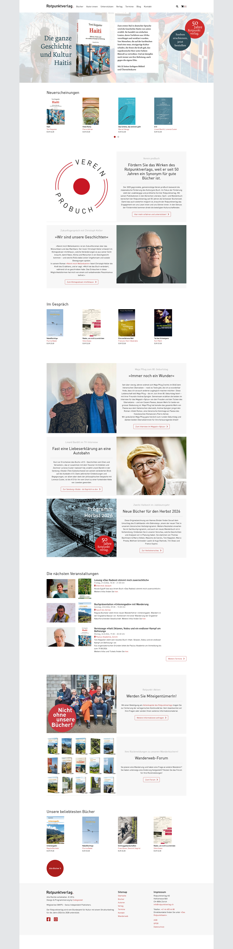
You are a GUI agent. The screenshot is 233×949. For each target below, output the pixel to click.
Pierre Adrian (88, 129)
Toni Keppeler (52, 129)
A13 (155, 127)
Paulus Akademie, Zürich (107, 637)
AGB (155, 920)
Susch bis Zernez (103, 610)
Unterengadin (52, 846)
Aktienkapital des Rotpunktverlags (157, 705)
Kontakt (148, 6)
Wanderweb (123, 916)
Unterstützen (107, 6)
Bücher (79, 6)
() (185, 6)
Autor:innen (92, 6)
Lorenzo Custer (171, 129)
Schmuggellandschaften (127, 846)
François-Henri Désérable (128, 341)
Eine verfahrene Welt (126, 338)
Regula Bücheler (53, 848)
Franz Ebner (122, 848)
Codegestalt (78, 900)
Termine (129, 6)
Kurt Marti (158, 341)
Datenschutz (159, 927)
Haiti (48, 127)
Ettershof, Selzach (103, 585)
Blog (139, 6)
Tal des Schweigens (161, 338)
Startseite (122, 895)
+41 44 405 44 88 (168, 909)
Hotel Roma (87, 127)
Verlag (119, 6)
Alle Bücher (54, 868)
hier (116, 591)
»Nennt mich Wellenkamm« (78, 263)
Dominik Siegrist (134, 848)
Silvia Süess (87, 341)
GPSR (156, 923)
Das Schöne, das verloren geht (129, 127)
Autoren (121, 902)
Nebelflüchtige (52, 338)
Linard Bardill (159, 129)
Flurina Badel (52, 341)
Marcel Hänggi (123, 129)
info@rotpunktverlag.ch (164, 904)
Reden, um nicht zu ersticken (93, 338)
